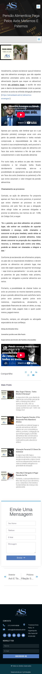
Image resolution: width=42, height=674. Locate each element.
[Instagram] (4, 635)
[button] (38, 6)
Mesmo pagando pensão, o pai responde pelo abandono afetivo (28, 419)
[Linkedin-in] (14, 635)
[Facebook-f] (9, 635)
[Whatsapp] (18, 635)
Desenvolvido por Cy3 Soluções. (21, 672)
